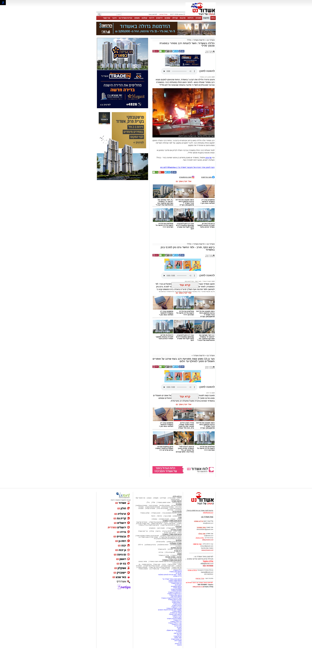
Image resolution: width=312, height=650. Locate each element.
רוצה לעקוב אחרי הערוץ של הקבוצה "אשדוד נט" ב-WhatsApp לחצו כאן (187, 167)
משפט (137, 18)
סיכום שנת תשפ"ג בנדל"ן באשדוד (148, 525)
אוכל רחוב (170, 510)
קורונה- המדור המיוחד (175, 558)
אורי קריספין (197, 544)
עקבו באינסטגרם (185, 177)
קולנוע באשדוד (144, 513)
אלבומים (179, 526)
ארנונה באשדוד (177, 605)
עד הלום (208, 393)
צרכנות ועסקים (176, 548)
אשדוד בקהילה (176, 530)
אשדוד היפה (178, 531)
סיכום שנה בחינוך (170, 523)
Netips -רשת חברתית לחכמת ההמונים (170, 610)
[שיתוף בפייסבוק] (181, 52)
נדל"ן (148, 502)
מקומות (156, 498)
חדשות (206, 18)
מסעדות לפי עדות (162, 508)
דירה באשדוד (177, 620)
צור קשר (106, 18)
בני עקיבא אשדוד (176, 639)
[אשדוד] (200, 15)
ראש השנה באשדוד (168, 566)
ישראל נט (179, 573)
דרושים (159, 18)
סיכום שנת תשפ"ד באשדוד (172, 534)
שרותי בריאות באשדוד (175, 599)
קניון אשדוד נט (154, 569)
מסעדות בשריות (177, 505)
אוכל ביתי (179, 507)
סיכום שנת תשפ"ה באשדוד (172, 560)
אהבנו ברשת (172, 564)
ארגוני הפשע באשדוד (163, 502)
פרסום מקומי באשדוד (175, 580)
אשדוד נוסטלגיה (176, 543)
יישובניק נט (178, 585)
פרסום (179, 629)
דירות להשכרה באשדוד (174, 594)
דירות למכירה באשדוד (175, 592)
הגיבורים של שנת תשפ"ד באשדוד (171, 536)
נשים (180, 564)
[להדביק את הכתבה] (161, 173)
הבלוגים (179, 540)
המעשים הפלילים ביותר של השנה (160, 567)
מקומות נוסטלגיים (176, 545)
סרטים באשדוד (177, 569)
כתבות (180, 519)
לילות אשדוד (171, 528)
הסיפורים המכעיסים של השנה (170, 525)
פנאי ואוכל (157, 564)
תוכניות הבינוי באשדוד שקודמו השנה (147, 536)
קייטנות (179, 645)
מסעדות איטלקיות (141, 505)
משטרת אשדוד (206, 281)
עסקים (167, 18)
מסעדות (179, 504)
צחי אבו (179, 635)
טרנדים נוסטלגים (150, 545)
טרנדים (161, 552)
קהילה (175, 18)
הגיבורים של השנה (176, 522)
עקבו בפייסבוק (206, 177)
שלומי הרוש (178, 640)
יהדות (164, 564)
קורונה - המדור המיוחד (173, 557)
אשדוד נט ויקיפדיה (176, 613)
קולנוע (144, 18)
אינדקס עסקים (147, 564)
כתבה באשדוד (177, 617)
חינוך (114, 18)
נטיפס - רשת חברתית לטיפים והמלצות (170, 574)
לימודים (170, 549)
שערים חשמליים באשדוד (174, 608)
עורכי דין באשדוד (164, 555)
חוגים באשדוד (156, 513)
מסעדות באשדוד (176, 591)
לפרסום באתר (152, 14)
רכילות (190, 18)
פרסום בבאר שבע (176, 596)
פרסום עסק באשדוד (175, 572)
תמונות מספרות (164, 519)
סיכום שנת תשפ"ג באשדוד (172, 520)
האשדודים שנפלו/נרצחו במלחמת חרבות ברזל (168, 538)
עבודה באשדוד (177, 616)
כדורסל (160, 516)
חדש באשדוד (162, 549)
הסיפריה (179, 632)
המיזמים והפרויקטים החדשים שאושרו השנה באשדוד (165, 561)
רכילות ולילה (177, 496)
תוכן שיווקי (178, 549)
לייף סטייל (178, 551)
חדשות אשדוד (199, 40)
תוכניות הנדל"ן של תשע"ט (152, 566)
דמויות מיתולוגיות (163, 545)
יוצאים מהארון (175, 499)
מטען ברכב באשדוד (205, 77)
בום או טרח (171, 498)
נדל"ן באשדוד (177, 570)
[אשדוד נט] (199, 505)
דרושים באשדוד (177, 602)
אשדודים (163, 498)
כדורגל (153, 516)
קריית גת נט (178, 626)
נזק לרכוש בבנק (189, 281)
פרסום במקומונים (176, 586)
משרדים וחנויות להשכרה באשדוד (171, 598)
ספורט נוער (167, 516)
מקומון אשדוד (177, 588)
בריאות (158, 531)
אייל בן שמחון (177, 576)
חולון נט (179, 627)
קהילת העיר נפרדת (170, 532)
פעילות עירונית (167, 531)
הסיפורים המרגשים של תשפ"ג (159, 522)
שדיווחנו (208, 157)
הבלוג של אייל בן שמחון (174, 542)
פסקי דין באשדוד (176, 555)
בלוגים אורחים (160, 542)
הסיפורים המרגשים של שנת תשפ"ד (171, 537)
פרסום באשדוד (177, 611)
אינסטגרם (152, 528)
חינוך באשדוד (165, 569)
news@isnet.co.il (207, 550)
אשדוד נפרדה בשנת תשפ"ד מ (148, 537)
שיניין (180, 642)
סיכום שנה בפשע (157, 523)
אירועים (179, 528)
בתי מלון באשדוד (176, 583)
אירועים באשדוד (177, 601)
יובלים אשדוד (177, 636)
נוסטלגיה (154, 519)
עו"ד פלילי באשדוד (176, 621)
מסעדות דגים (154, 505)
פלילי (189, 40)
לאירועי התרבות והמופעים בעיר (172, 513)
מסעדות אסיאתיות (168, 507)
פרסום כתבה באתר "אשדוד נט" (172, 579)
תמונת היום (161, 528)
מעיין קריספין (178, 633)
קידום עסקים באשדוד (175, 582)
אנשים (149, 498)
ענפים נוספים (177, 516)
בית (213, 18)
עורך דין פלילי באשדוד (175, 623)
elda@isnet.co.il (207, 540)
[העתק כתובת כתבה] (168, 52)
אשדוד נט (210, 40)
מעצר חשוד (198, 281)
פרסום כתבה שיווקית (175, 614)
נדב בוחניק (178, 643)
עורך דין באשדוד (177, 624)
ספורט (198, 18)
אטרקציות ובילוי (170, 552)
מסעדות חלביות (165, 505)
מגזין (180, 517)
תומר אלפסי (178, 638)
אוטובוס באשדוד (142, 567)
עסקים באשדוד (143, 569)
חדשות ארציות (177, 502)
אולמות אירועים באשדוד (174, 618)
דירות (151, 18)
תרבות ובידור (177, 511)
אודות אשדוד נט (125, 18)
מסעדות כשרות (150, 508)
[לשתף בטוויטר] (175, 52)
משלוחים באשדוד (176, 589)
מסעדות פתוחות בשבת (153, 507)
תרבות (182, 18)
